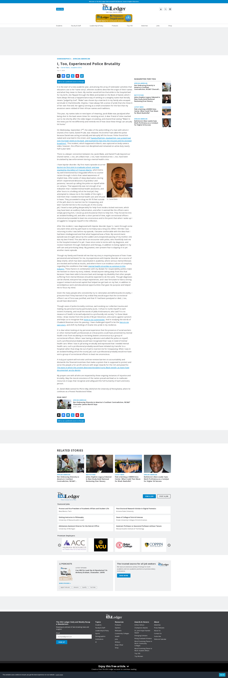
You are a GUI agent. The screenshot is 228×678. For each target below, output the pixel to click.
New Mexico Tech (65, 511)
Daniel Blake (65, 68)
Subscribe (60, 9)
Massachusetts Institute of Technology (130, 529)
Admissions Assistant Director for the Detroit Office (79, 526)
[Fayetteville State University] (154, 545)
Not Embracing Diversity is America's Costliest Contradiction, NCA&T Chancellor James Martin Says (101, 403)
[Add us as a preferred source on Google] (82, 76)
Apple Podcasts (65, 587)
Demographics (64, 59)
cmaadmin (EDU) (76, 68)
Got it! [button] (222, 675)
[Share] (63, 76)
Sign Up (62, 642)
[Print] (59, 76)
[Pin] (77, 76)
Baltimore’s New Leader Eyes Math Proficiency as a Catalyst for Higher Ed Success (146, 123)
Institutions (139, 95)
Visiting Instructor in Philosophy (71, 517)
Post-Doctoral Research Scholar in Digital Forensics (136, 509)
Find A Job (149, 496)
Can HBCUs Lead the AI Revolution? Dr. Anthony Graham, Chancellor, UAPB (92, 571)
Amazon (76, 587)
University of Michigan (67, 529)
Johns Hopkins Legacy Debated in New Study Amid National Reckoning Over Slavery (147, 99)
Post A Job (164, 496)
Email (58, 633)
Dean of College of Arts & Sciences (129, 517)
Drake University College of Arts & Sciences (131, 520)
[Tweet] (72, 76)
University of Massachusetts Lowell (71, 520)
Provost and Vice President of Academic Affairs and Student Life (84, 509)
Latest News (139, 107)
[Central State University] (127, 545)
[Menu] (170, 9)
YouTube (93, 587)
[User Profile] (161, 9)
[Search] (165, 9)
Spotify (84, 587)
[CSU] (100, 545)
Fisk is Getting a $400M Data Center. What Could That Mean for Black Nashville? (146, 111)
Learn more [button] (59, 675)
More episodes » (65, 583)
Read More (123, 576)
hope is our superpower (94, 319)
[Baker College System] (74, 545)
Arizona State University (125, 511)
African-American (81, 59)
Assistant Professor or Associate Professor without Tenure (138, 526)
